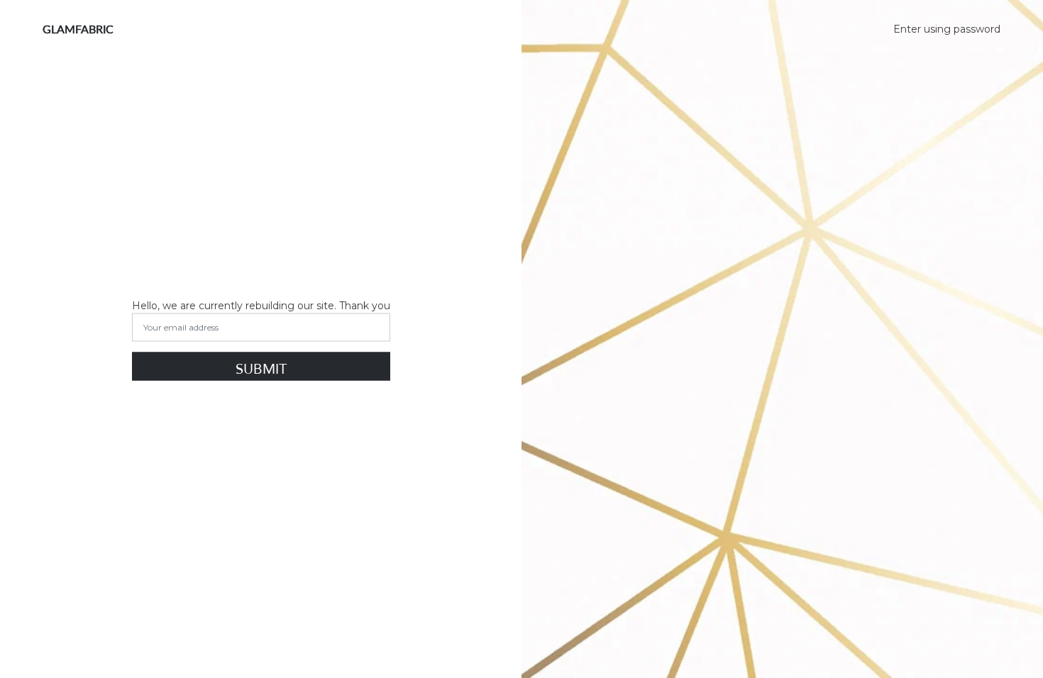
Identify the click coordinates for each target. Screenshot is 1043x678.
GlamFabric (78, 28)
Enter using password (946, 29)
